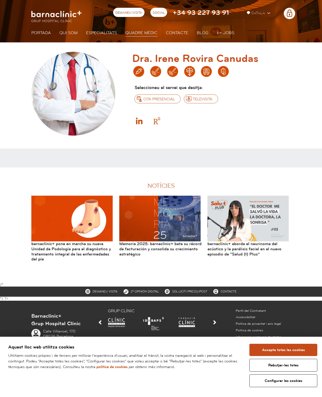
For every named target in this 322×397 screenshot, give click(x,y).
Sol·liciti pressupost (189, 291)
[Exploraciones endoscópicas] (206, 71)
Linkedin (139, 121)
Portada (41, 33)
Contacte (177, 33)
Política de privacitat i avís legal (258, 324)
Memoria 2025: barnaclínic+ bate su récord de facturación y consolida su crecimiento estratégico (160, 249)
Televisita (202, 99)
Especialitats (101, 33)
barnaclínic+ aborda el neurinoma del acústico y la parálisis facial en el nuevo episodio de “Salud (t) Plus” (244, 249)
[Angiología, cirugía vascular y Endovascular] (155, 71)
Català (258, 13)
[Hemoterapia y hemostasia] (223, 71)
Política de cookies (249, 330)
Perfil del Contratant (251, 311)
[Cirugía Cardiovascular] (172, 71)
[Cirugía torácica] (189, 71)
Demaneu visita (128, 13)
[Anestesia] (138, 71)
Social (159, 13)
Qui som (68, 33)
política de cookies (112, 367)
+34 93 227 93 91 (201, 13)
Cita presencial (159, 99)
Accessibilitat (245, 317)
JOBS (225, 33)
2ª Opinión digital (145, 291)
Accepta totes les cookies (283, 350)
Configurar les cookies (283, 380)
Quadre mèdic (141, 33)
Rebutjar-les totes (283, 365)
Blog (202, 33)
